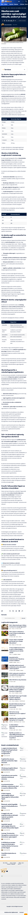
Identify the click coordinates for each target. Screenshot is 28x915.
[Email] (19, 611)
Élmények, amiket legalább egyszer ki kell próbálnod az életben (9, 806)
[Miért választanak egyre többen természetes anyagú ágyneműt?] (4, 626)
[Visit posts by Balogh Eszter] (2, 24)
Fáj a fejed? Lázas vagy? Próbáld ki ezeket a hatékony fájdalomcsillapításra (17, 697)
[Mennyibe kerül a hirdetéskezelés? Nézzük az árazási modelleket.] (4, 659)
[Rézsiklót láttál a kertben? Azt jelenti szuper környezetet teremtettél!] (4, 705)
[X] (4, 871)
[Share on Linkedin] (9, 21)
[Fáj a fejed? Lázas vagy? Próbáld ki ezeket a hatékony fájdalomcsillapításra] (4, 697)
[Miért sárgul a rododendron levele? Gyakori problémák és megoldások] (4, 633)
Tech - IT (11, 654)
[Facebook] (2, 871)
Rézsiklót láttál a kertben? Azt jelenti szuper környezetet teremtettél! (17, 705)
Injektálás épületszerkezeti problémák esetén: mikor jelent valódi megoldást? (17, 667)
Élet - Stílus (8, 8)
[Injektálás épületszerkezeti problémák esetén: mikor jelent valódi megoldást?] (4, 667)
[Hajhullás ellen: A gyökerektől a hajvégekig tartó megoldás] (4, 720)
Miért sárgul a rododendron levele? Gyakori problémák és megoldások (17, 633)
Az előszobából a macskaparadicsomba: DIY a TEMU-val (16, 726)
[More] (15, 21)
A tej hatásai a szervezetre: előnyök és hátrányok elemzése (9, 777)
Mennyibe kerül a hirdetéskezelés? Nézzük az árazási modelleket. (16, 659)
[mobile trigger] (25, 1)
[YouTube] (7, 871)
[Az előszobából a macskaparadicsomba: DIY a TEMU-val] (4, 726)
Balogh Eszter (8, 24)
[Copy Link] (13, 21)
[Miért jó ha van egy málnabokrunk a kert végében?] (4, 713)
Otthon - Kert (18, 628)
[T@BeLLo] (7, 1)
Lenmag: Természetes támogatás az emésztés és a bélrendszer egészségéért (9, 835)
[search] (17, 1)
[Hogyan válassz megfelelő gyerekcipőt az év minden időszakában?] (4, 641)
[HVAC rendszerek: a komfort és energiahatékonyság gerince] (4, 675)
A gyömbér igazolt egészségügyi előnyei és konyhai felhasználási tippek (9, 826)
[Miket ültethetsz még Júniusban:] (4, 681)
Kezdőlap (3, 8)
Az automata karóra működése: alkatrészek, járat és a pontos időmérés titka (10, 786)
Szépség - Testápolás (20, 701)
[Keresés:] (12, 618)
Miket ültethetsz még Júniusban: (17, 679)
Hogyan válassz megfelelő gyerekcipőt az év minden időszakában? (16, 641)
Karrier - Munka (16, 654)
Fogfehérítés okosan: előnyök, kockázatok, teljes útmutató (9, 760)
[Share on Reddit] (11, 21)
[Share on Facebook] (5, 21)
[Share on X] (7, 21)
